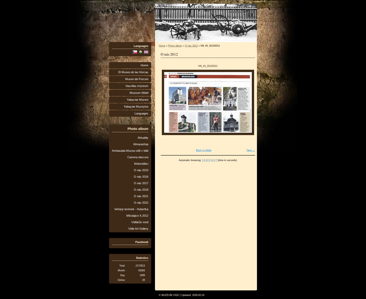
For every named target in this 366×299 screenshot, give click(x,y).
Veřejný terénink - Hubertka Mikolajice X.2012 (131, 212)
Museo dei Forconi (136, 79)
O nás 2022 (141, 202)
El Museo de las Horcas (133, 72)
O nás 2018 (141, 189)
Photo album (175, 45)
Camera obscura (137, 157)
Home (144, 65)
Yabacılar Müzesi (137, 99)
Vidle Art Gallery (138, 228)
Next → (251, 150)
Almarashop (140, 144)
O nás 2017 (141, 183)
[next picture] (249, 102)
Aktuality (143, 137)
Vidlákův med (139, 222)
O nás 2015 (141, 170)
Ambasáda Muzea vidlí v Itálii (130, 150)
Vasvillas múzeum (136, 86)
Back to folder (203, 150)
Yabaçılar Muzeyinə (136, 106)
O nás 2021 (141, 196)
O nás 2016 (141, 176)
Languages (141, 113)
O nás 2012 (191, 45)
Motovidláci (141, 163)
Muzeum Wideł (139, 92)
